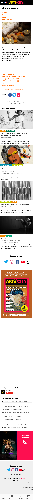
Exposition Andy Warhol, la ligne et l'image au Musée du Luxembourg (15, 169)
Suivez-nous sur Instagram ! (25, 436)
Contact (30, 482)
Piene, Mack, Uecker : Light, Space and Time (15, 204)
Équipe (31, 485)
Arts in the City (25, 478)
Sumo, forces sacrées (8, 239)
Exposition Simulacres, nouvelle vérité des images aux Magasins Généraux (14, 134)
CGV (32, 489)
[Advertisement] (16, 340)
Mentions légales (28, 487)
